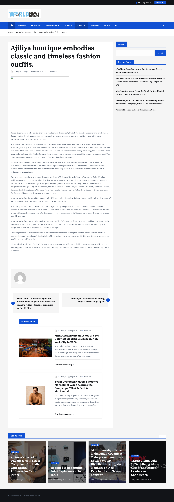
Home (10, 32)
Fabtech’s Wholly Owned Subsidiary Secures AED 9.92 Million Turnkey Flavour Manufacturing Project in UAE (140, 81)
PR (116, 25)
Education (35, 25)
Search (121, 44)
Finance (68, 25)
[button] (160, 436)
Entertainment (52, 25)
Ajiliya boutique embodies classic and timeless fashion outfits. (42, 32)
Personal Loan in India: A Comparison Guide (136, 109)
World (107, 25)
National (94, 25)
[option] (27, 462)
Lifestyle (81, 25)
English (18, 71)
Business (22, 25)
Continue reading (63, 364)
